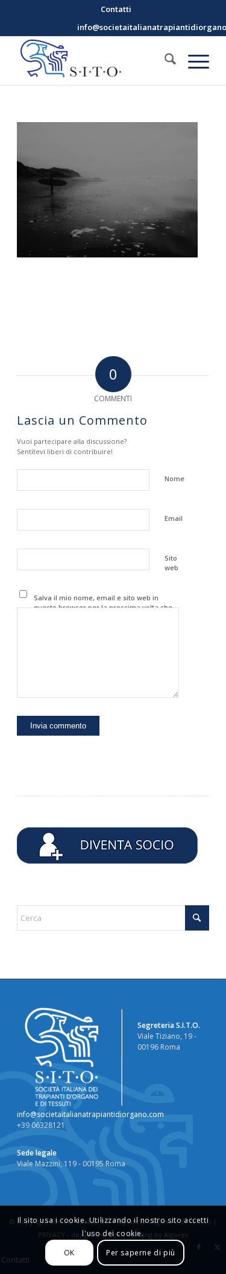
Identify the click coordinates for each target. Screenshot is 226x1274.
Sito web (171, 563)
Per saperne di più (140, 1253)
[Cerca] (164, 61)
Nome (174, 478)
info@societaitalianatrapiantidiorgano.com (90, 1114)
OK (69, 1253)
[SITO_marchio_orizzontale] (94, 61)
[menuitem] (116, 9)
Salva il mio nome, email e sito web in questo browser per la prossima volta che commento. (103, 607)
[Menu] (192, 61)
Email (174, 518)
